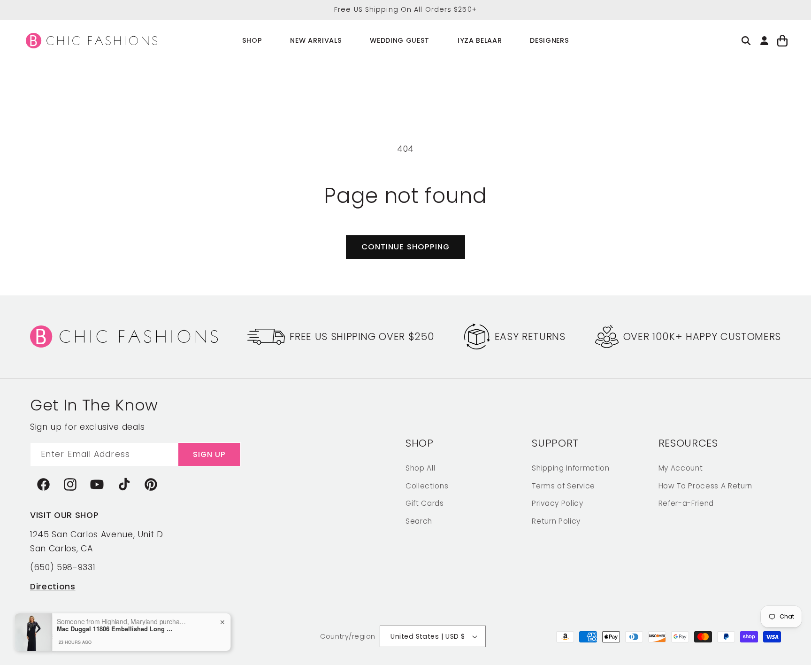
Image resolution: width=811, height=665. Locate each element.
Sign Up (209, 453)
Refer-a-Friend (686, 503)
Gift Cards (425, 503)
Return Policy (556, 521)
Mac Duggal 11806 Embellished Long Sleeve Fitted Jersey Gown (117, 629)
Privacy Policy (557, 503)
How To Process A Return (705, 485)
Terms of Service (563, 485)
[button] (252, 40)
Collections (427, 485)
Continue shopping (405, 246)
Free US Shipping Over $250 (362, 336)
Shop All (420, 467)
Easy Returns (530, 336)
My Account (680, 467)
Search (419, 521)
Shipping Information (570, 467)
